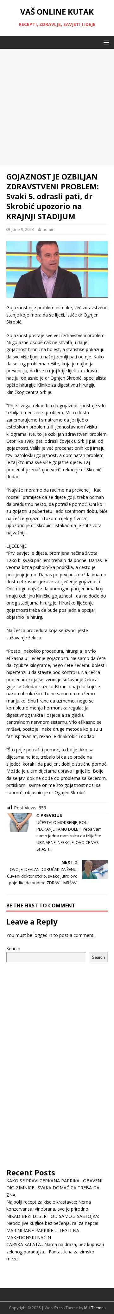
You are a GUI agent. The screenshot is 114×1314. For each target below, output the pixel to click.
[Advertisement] (57, 106)
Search (13, 948)
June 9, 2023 (22, 229)
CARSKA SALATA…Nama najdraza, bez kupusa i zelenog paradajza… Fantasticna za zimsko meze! (55, 1251)
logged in (43, 935)
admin (48, 229)
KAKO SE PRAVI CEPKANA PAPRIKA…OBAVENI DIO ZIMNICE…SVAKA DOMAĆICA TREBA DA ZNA (54, 1188)
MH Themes (94, 1308)
